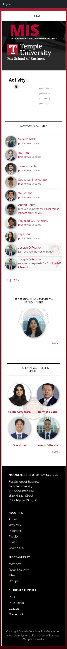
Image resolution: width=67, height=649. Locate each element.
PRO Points (16, 603)
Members (15, 564)
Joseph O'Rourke (29, 247)
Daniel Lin (19, 445)
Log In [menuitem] (7, 4)
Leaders (14, 608)
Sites (12, 575)
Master (42, 251)
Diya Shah (24, 234)
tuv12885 (24, 152)
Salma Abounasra (19, 411)
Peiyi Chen (44, 88)
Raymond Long (48, 411)
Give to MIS (16, 548)
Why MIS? (15, 525)
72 (15, 280)
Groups (13, 581)
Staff (12, 542)
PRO (12, 597)
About (13, 519)
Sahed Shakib (27, 139)
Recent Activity (19, 569)
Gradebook (16, 614)
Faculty (14, 536)
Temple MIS (34, 32)
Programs (15, 530)
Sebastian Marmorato (32, 179)
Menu (36, 16)
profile (22, 143)
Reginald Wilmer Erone (33, 220)
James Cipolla (27, 166)
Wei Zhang (25, 193)
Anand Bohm (27, 205)
